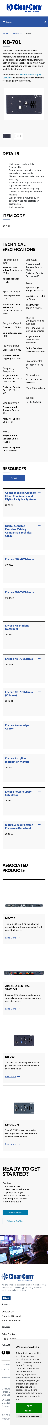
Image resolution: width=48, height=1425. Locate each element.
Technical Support (11, 1316)
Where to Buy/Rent (15, 1221)
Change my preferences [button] (28, 1416)
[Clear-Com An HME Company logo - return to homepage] (18, 1277)
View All (14, 478)
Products (17, 33)
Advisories (7, 1377)
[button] (45, 22)
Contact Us (8, 1311)
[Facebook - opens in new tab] (3, 1352)
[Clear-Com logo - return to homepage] (24, 7)
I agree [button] (29, 1405)
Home (5, 33)
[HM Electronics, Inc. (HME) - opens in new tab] (7, 1297)
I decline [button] (29, 1411)
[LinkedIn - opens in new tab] (8, 1352)
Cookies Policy (9, 1369)
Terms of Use (8, 1364)
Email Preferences (11, 1320)
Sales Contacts (15, 1212)
